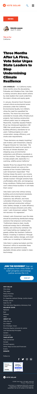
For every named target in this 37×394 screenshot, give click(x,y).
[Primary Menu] (33, 5)
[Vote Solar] (11, 7)
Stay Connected (8, 339)
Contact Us (7, 335)
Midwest (6, 314)
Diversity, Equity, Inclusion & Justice (15, 328)
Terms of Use (30, 383)
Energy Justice (8, 300)
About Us (7, 319)
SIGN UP (27, 278)
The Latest (6, 291)
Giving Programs (8, 344)
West (5, 316)
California (6, 39)
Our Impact (7, 323)
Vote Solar (9, 377)
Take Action (8, 337)
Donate (5, 342)
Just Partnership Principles (12, 330)
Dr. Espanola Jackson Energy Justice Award (17, 298)
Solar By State (9, 307)
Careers (5, 333)
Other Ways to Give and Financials (14, 346)
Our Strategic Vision (10, 326)
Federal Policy (8, 296)
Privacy (23, 383)
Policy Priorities (8, 293)
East (4, 312)
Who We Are (7, 321)
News (11, 19)
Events (5, 349)
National (6, 310)
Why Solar (7, 287)
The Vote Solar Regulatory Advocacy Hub (17, 305)
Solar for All (7, 303)
